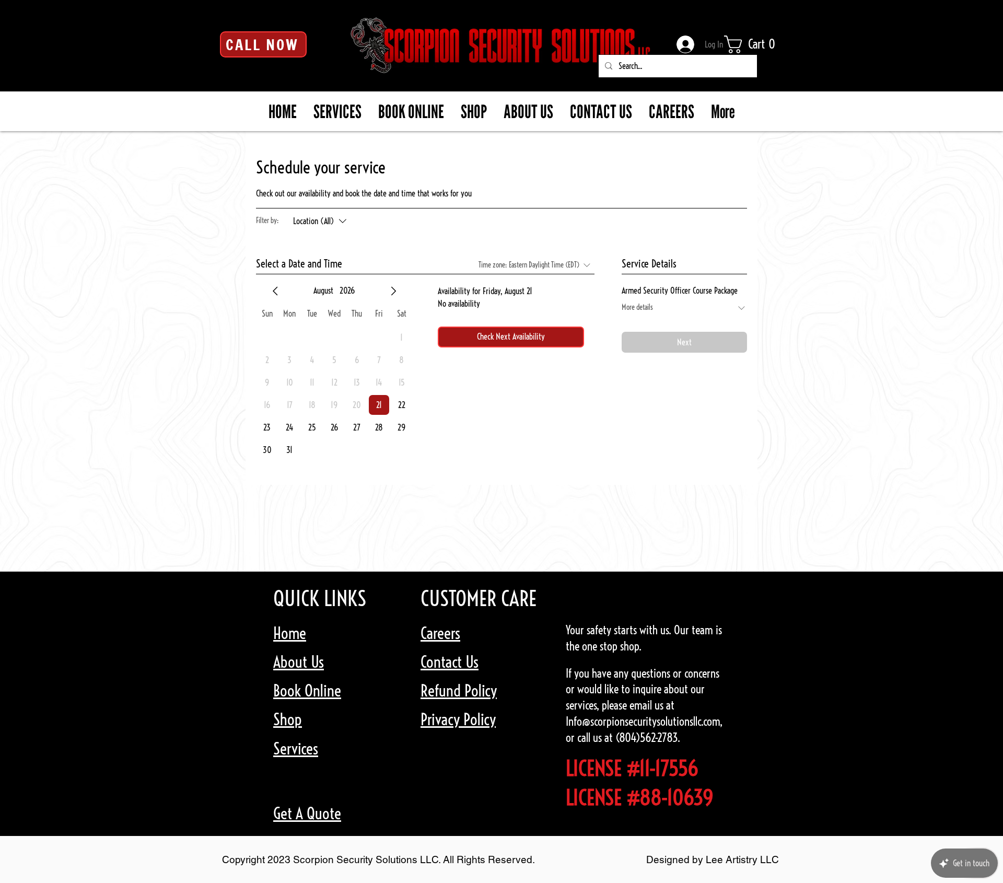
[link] (757, 44)
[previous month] (275, 291)
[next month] (393, 291)
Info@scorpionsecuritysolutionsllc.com (643, 721)
